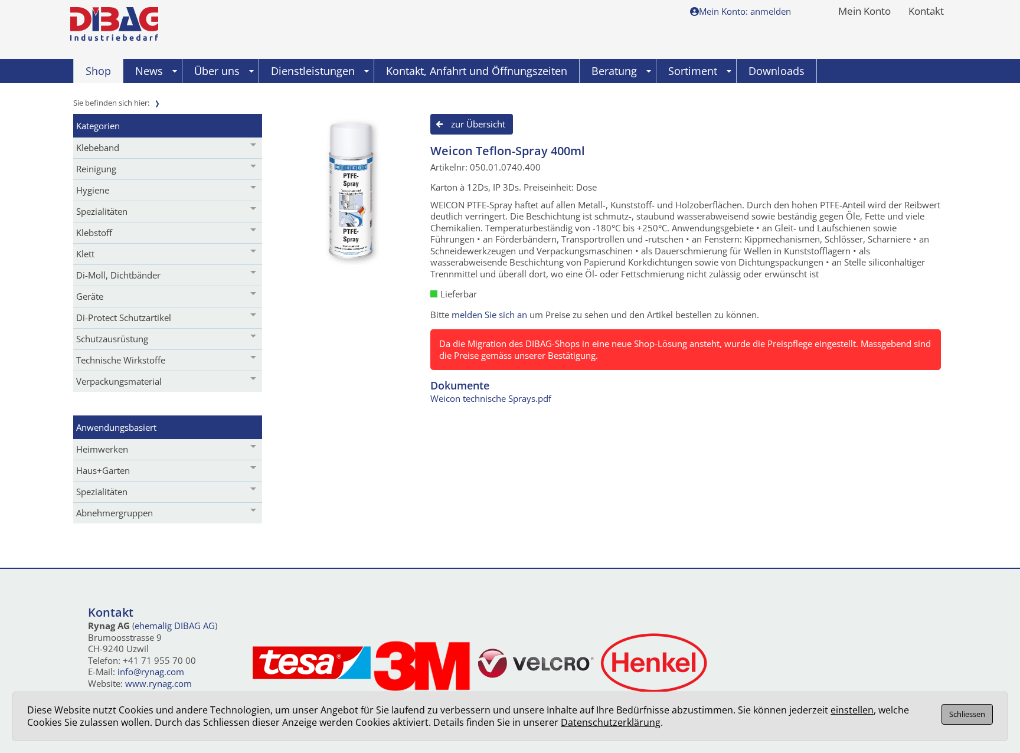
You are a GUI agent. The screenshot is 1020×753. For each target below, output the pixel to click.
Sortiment (692, 71)
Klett (85, 254)
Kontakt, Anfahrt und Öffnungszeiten (476, 71)
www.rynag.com (158, 683)
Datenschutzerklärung (611, 722)
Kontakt (926, 12)
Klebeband (97, 147)
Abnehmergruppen (114, 513)
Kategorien (98, 126)
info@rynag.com (150, 671)
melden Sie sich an (489, 314)
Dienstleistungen (313, 71)
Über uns (217, 71)
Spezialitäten (102, 211)
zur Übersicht (478, 124)
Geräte (89, 296)
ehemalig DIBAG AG (175, 625)
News (149, 71)
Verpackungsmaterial (119, 381)
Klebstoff (94, 232)
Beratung (614, 71)
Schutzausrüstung (112, 339)
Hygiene (92, 190)
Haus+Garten (103, 470)
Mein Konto (864, 12)
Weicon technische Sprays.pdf (490, 398)
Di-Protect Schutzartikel (123, 317)
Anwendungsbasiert (116, 427)
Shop (98, 71)
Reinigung (96, 169)
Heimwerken (102, 449)
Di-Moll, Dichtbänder (118, 275)
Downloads (776, 71)
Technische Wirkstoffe (120, 360)
